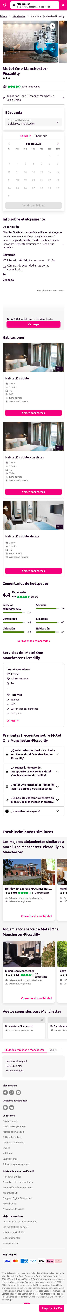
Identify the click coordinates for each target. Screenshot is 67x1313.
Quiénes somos (10, 1121)
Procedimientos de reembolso (18, 1182)
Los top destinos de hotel (15, 1227)
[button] (30, 42)
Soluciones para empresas (16, 1164)
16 (57, 172)
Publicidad (8, 1153)
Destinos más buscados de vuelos (20, 1221)
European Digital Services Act (17, 1198)
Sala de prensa (10, 1158)
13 (33, 172)
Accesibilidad (9, 1203)
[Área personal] (63, 5)
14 (41, 172)
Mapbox (43, 291)
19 (25, 180)
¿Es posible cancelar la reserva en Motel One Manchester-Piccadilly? (32, 799)
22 (49, 180)
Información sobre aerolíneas (17, 1187)
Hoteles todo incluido (13, 1232)
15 (49, 172)
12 (25, 172)
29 (49, 188)
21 (41, 180)
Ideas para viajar (11, 1243)
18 (17, 180)
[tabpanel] (33, 1066)
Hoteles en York (14, 1066)
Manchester (19, 16)
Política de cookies (12, 1137)
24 (9, 188)
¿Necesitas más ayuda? (25, 811)
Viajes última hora (11, 1237)
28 (41, 188)
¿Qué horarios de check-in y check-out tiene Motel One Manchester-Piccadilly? (33, 754)
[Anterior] (9, 143)
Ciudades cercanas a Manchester (24, 1049)
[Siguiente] (58, 143)
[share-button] (52, 26)
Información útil (10, 1193)
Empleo (6, 1148)
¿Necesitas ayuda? (12, 1176)
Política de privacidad (13, 1132)
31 (9, 196)
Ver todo (8, 279)
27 (33, 188)
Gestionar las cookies (13, 1142)
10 (9, 172)
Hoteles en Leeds (15, 1070)
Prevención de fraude (13, 1209)
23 (57, 180)
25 (17, 188)
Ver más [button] (11, 720)
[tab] (24, 1050)
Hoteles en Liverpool (16, 1061)
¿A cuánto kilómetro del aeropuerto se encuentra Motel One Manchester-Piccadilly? (31, 771)
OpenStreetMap (56, 291)
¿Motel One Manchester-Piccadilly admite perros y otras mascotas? (32, 786)
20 (33, 180)
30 (57, 188)
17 (9, 180)
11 (17, 172)
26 (25, 188)
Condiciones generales (14, 1126)
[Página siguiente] (61, 1050)
